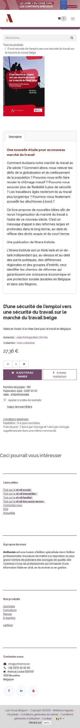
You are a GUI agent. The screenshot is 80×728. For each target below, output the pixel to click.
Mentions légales (63, 710)
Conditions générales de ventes (39, 714)
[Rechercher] (72, 37)
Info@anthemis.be (18, 663)
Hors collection (26, 343)
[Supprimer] (7, 364)
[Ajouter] (24, 364)
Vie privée (12, 714)
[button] (22, 374)
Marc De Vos (40, 337)
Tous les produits (13, 44)
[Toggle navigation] (73, 18)
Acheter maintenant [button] (59, 374)
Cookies (47, 718)
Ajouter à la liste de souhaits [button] (24, 400)
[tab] (15, 137)
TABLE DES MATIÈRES (19, 407)
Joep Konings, (24, 337)
